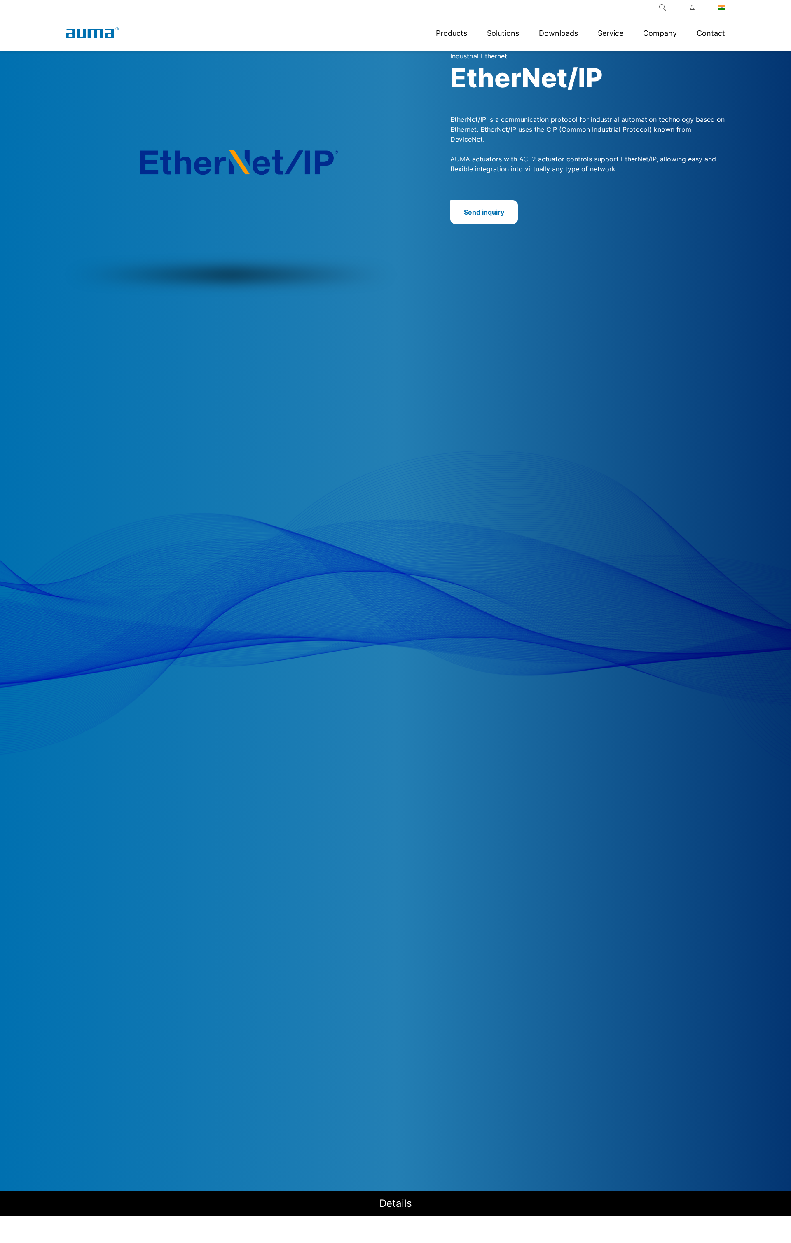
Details (395, 1203)
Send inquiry (484, 212)
